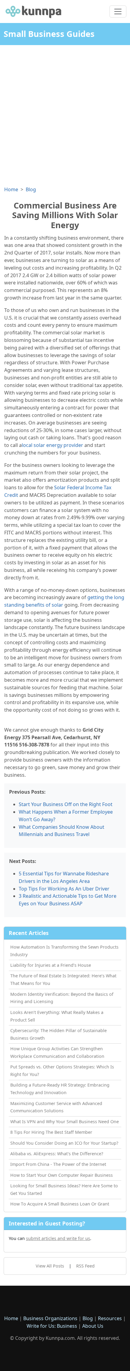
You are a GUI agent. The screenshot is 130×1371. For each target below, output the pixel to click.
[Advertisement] (65, 113)
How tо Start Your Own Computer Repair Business (61, 1175)
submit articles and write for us (58, 1238)
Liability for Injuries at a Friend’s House (50, 965)
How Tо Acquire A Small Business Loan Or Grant (59, 1204)
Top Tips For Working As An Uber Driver (64, 888)
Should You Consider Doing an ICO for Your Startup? (64, 1143)
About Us (92, 1326)
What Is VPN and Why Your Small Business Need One (64, 1121)
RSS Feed (85, 1266)
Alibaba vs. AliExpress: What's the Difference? (56, 1153)
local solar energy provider (52, 445)
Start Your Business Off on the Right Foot (65, 804)
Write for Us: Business (52, 1326)
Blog (31, 189)
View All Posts (50, 1266)
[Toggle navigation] (117, 11)
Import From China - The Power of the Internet (58, 1164)
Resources (110, 1318)
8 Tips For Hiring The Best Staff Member (51, 1132)
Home (11, 189)
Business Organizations (50, 1318)
